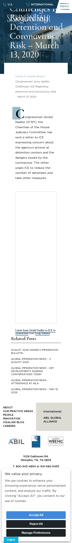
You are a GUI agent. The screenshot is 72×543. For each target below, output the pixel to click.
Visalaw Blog (34, 76)
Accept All (36, 515)
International (42, 4)
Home (19, 76)
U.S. (10, 4)
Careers (9, 426)
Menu (64, 6)
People (8, 415)
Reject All (36, 523)
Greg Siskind (42, 333)
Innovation (11, 418)
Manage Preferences (36, 532)
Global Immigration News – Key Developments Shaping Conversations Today (32, 371)
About (8, 407)
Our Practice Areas (18, 411)
